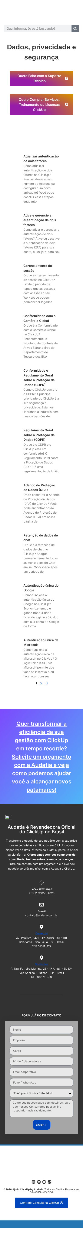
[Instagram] (33, 1182)
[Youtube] (44, 1182)
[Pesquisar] (75, 28)
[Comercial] (41, 927)
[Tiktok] (49, 1182)
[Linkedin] (39, 1182)
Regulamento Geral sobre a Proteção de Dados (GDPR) (39, 435)
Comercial (41, 933)
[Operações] (41, 957)
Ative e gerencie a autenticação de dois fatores (39, 220)
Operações (41, 964)
